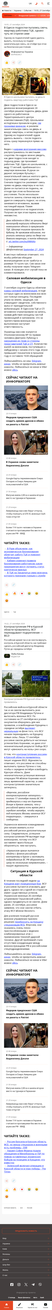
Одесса (6, 612)
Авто (35, 1297)
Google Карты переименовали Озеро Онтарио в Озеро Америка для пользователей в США (24, 481)
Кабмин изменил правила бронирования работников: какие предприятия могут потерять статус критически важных (24, 565)
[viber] (40, 1284)
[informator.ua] (5, 3)
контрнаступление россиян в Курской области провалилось (25, 756)
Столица (11, 1297)
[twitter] (26, 1284)
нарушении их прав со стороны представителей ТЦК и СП (22, 342)
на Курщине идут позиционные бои (22, 882)
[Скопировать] (19, 62)
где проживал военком (22, 125)
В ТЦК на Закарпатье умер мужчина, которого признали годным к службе (26, 574)
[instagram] (18, 1284)
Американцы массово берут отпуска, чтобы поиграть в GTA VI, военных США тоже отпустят (25, 514)
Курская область (10, 1208)
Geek (42, 1297)
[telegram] (33, 1284)
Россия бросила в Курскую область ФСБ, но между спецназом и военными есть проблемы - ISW (25, 1144)
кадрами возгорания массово (29, 149)
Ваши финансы (24, 1297)
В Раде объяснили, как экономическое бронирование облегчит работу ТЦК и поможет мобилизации (22, 553)
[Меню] (48, 3)
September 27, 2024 (33, 249)
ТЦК (14, 612)
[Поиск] (42, 3)
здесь (15, 369)
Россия (29, 1208)
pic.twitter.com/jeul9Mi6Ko (22, 241)
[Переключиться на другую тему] (36, 3)
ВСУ (21, 1208)
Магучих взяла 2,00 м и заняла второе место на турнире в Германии (25, 497)
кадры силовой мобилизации (20, 290)
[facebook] (11, 1284)
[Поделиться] (13, 62)
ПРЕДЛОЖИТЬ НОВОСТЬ (26, 1231)
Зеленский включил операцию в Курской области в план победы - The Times (25, 1168)
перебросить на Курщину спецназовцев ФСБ (23, 923)
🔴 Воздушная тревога (26, 15)
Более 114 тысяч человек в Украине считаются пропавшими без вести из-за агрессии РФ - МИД (26, 530)
